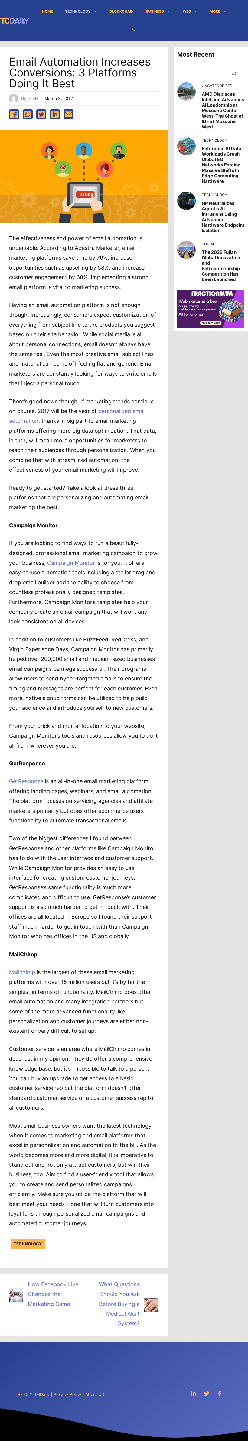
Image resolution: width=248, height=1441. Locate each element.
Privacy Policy (67, 1394)
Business (155, 11)
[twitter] (41, 114)
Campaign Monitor (71, 563)
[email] (68, 114)
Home (47, 11)
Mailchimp (23, 972)
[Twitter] (206, 1393)
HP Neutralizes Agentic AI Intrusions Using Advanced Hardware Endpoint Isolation (223, 216)
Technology (78, 11)
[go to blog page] (234, 73)
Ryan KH (29, 98)
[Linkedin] (193, 1393)
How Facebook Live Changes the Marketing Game (53, 1294)
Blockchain (121, 11)
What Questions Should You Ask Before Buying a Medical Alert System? (119, 1304)
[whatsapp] (28, 114)
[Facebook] (219, 1393)
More (215, 11)
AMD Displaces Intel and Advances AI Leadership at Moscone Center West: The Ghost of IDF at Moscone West (223, 110)
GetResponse (26, 781)
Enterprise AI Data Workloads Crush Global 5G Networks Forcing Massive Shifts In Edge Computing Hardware (221, 165)
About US (94, 1394)
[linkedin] (55, 114)
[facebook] (14, 114)
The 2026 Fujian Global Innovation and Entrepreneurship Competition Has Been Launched (221, 265)
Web (187, 11)
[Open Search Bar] (134, 30)
